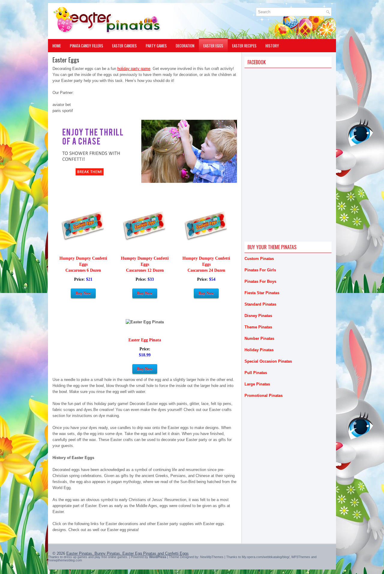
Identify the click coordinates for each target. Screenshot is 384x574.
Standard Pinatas (260, 304)
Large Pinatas (257, 384)
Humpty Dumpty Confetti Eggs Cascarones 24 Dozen (206, 264)
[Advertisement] (289, 117)
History (272, 46)
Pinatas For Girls (260, 270)
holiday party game (133, 68)
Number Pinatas (259, 338)
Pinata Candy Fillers (86, 46)
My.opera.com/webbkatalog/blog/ (266, 557)
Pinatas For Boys (260, 281)
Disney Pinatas (258, 315)
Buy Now (83, 293)
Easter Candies (124, 46)
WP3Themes (300, 557)
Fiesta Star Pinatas (261, 293)
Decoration (185, 46)
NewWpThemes (212, 557)
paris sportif (62, 110)
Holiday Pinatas (259, 350)
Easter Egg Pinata (144, 340)
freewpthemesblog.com (65, 560)
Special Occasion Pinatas (268, 361)
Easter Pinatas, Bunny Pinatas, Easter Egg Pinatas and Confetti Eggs (127, 553)
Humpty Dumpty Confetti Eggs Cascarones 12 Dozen (145, 264)
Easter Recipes (244, 46)
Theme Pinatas (258, 327)
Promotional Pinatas (263, 395)
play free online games (110, 557)
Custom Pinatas (259, 258)
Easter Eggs (213, 46)
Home (56, 46)
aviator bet (61, 104)
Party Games (156, 46)
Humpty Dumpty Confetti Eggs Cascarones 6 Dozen (83, 264)
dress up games (75, 557)
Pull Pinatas (255, 372)
